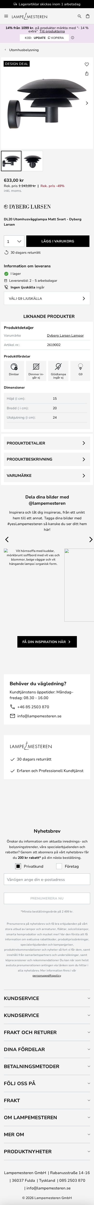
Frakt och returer (30, 1032)
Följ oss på (19, 1083)
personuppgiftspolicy (47, 975)
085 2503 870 (72, 1180)
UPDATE (44, 38)
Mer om (14, 1134)
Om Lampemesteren (30, 1117)
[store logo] (32, 16)
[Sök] (79, 16)
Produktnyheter (28, 1151)
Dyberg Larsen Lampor (65, 335)
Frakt (12, 1100)
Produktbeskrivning (29, 459)
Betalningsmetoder (31, 1066)
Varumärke (19, 475)
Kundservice (21, 998)
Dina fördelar (24, 1049)
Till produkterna (52, 31)
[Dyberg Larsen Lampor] (28, 206)
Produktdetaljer (26, 443)
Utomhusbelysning (24, 49)
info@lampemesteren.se (39, 715)
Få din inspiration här (44, 641)
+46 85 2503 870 (33, 706)
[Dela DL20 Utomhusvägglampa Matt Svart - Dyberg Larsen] (86, 73)
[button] (11, 161)
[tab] (47, 998)
